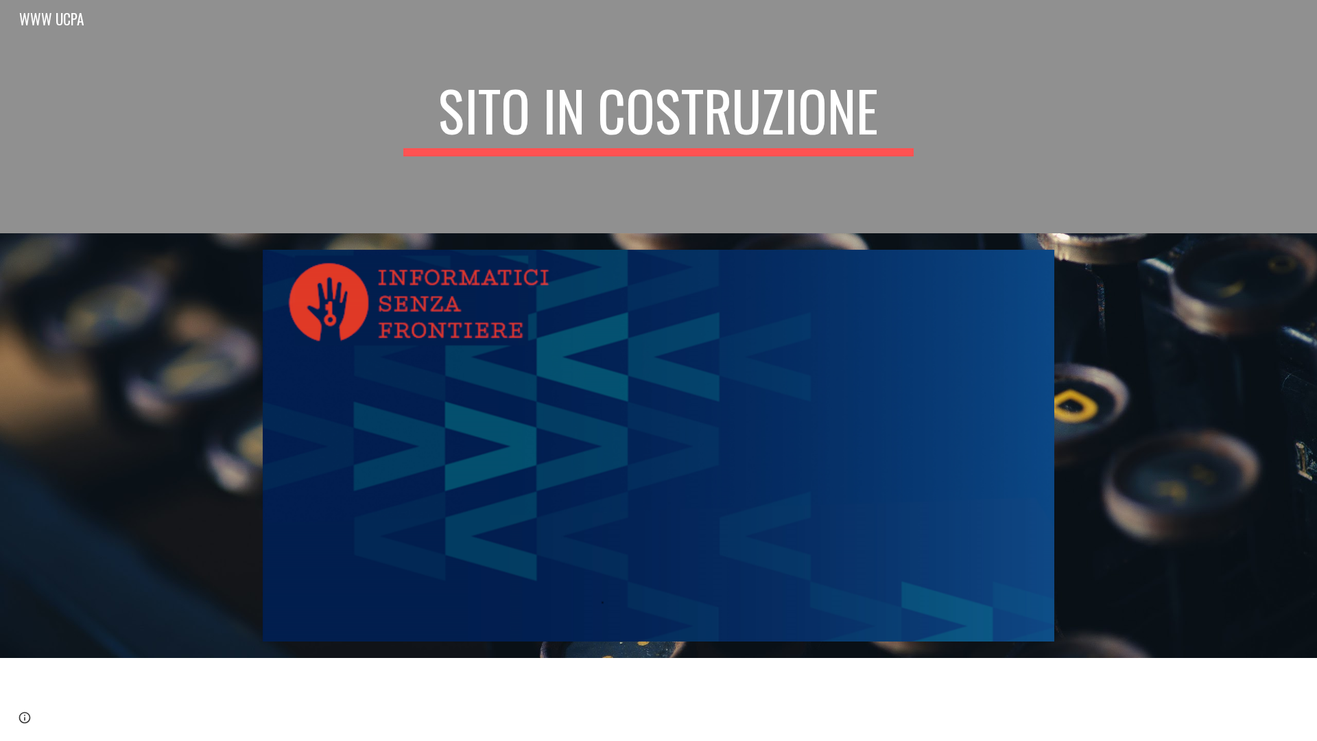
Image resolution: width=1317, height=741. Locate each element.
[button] (24, 717)
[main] (658, 116)
